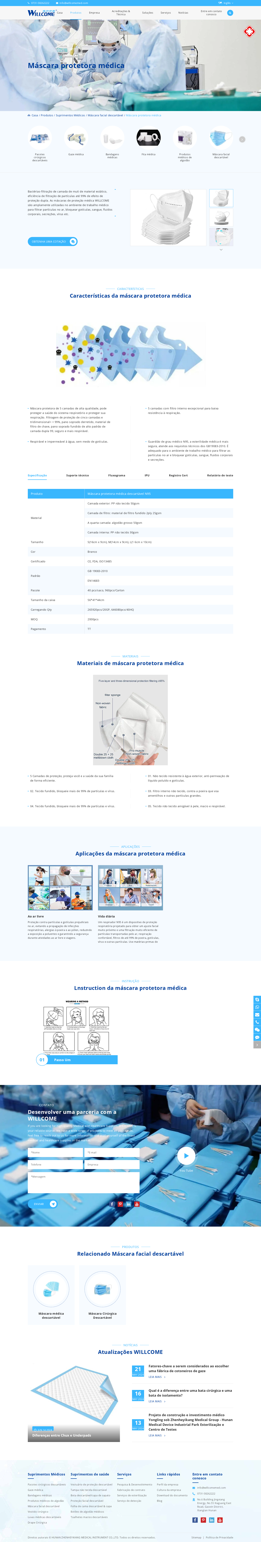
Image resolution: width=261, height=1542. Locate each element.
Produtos (76, 12)
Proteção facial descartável (87, 1500)
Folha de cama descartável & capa (91, 1506)
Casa (60, 12)
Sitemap (196, 1537)
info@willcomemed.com (74, 3)
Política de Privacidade (219, 1537)
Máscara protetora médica (143, 115)
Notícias (183, 12)
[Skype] (257, 999)
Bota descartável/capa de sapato (90, 1495)
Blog (159, 1500)
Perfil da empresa (167, 1484)
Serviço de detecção (129, 1500)
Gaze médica (76, 154)
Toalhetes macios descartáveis (89, 1517)
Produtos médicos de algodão (185, 157)
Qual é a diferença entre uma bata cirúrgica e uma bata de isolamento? (190, 1392)
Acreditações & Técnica (121, 13)
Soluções (147, 12)
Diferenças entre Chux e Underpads (61, 1435)
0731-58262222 (40, 3)
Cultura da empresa (169, 1490)
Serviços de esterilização (132, 1495)
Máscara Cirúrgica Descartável (103, 1315)
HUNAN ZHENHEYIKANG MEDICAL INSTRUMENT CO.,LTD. (85, 1537)
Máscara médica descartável (51, 1315)
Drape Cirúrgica (37, 1522)
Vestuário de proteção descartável (91, 1484)
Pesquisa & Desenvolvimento (134, 1484)
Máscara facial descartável (105, 115)
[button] (242, 139)
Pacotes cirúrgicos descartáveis (40, 157)
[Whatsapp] (257, 1007)
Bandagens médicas (112, 156)
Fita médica (148, 154)
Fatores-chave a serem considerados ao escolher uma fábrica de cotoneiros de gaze (189, 1368)
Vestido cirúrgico (38, 1511)
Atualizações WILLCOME (130, 1352)
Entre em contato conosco (211, 13)
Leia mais (156, 1376)
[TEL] (257, 1022)
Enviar (39, 1204)
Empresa (94, 12)
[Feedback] (257, 1037)
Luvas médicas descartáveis (44, 1517)
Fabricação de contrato (131, 1490)
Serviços (166, 12)
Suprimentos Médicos (70, 115)
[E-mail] (257, 1014)
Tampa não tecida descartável (89, 1490)
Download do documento (172, 1495)
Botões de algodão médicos (87, 1511)
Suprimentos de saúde (90, 1474)
